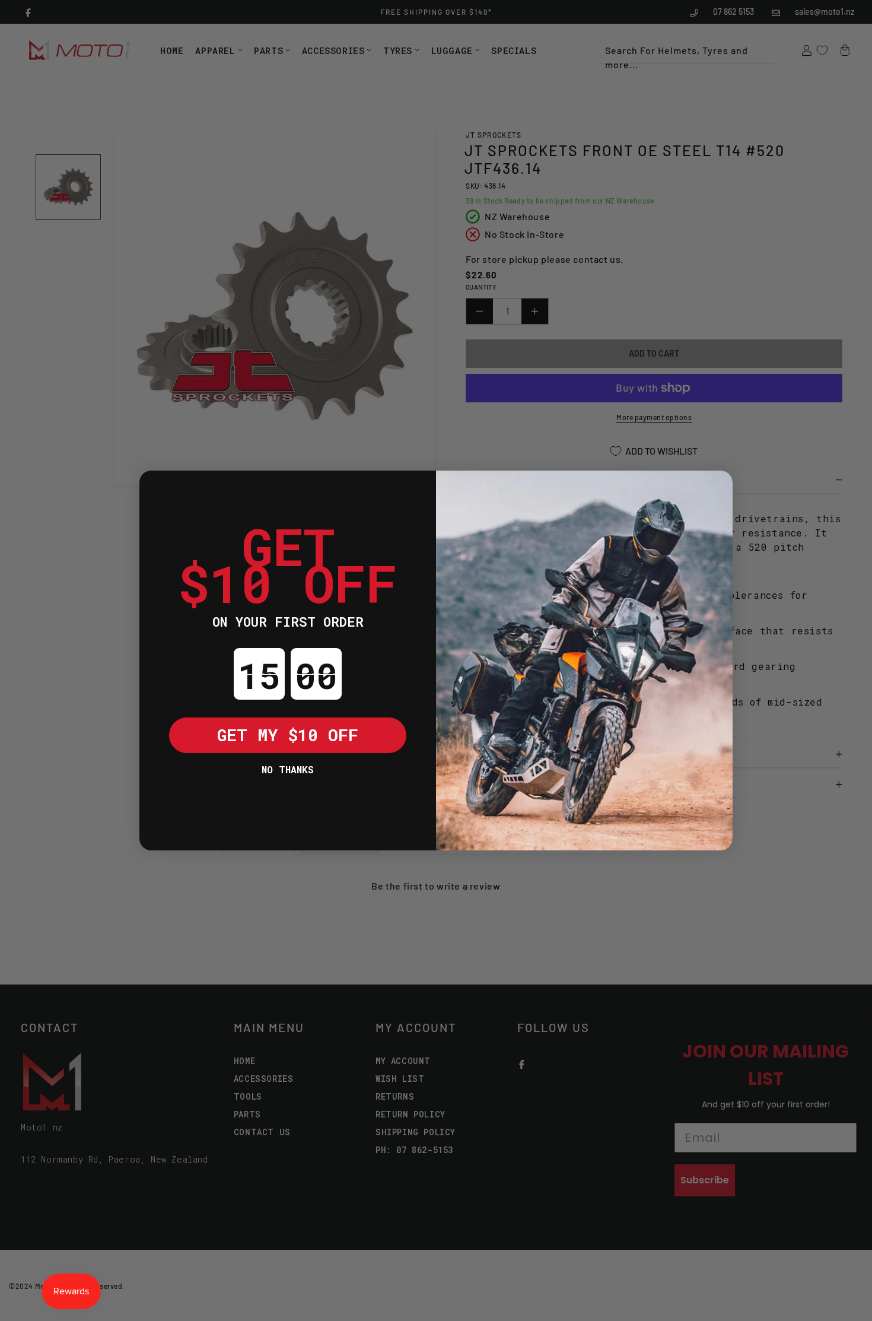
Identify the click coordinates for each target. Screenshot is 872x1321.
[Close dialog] (157, 488)
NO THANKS (288, 769)
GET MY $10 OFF (287, 735)
